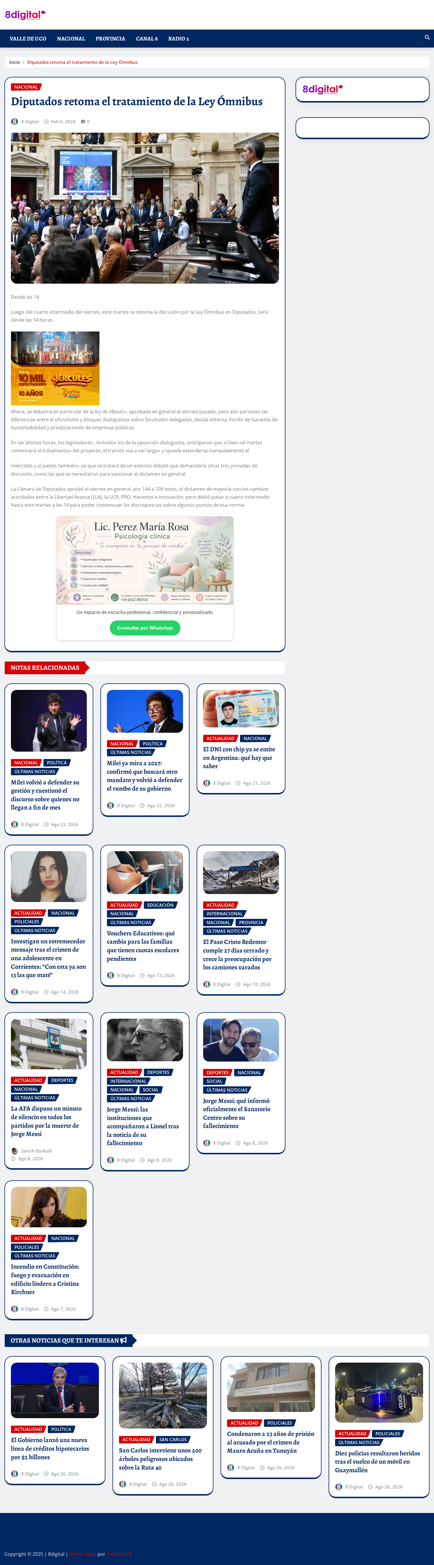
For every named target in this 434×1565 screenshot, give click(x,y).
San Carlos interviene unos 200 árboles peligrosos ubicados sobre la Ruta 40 (160, 1459)
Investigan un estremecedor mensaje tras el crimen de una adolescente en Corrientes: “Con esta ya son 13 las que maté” (48, 958)
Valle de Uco (28, 39)
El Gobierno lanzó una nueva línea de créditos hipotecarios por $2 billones (50, 1448)
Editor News (82, 1554)
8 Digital (30, 121)
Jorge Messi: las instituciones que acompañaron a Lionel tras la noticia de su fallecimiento (143, 1126)
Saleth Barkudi (36, 1151)
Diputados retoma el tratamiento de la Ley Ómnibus (82, 62)
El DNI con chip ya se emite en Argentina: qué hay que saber (239, 758)
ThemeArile (119, 1554)
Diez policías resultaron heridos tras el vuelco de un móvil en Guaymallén (377, 1462)
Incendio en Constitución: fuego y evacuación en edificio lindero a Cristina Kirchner (45, 1279)
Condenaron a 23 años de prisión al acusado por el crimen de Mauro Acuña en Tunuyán (270, 1442)
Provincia (110, 39)
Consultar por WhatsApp (145, 627)
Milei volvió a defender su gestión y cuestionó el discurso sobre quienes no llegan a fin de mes (45, 795)
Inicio (14, 62)
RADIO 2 (178, 39)
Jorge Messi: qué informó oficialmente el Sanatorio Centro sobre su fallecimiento (236, 1113)
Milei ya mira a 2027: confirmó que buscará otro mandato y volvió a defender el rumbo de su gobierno (144, 776)
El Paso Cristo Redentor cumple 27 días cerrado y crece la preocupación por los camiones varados (237, 954)
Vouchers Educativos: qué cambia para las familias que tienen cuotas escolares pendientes (143, 946)
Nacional (71, 39)
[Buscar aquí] (427, 37)
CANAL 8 (147, 39)
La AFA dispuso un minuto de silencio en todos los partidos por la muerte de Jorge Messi (46, 1121)
